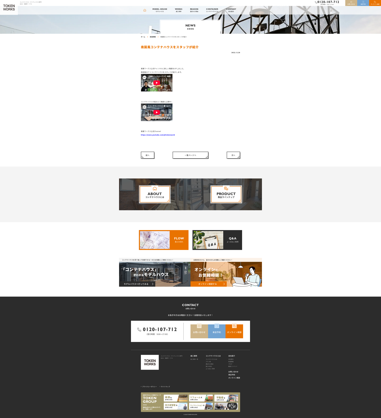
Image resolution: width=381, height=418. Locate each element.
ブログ (230, 364)
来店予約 (231, 375)
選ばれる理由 (209, 364)
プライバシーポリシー (149, 387)
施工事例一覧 (194, 359)
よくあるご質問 (210, 369)
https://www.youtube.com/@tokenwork (158, 135)
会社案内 (230, 359)
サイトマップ (165, 387)
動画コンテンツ (232, 366)
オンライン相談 (234, 378)
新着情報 (230, 361)
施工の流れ (209, 366)
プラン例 (208, 361)
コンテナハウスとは (211, 359)
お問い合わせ (233, 372)
